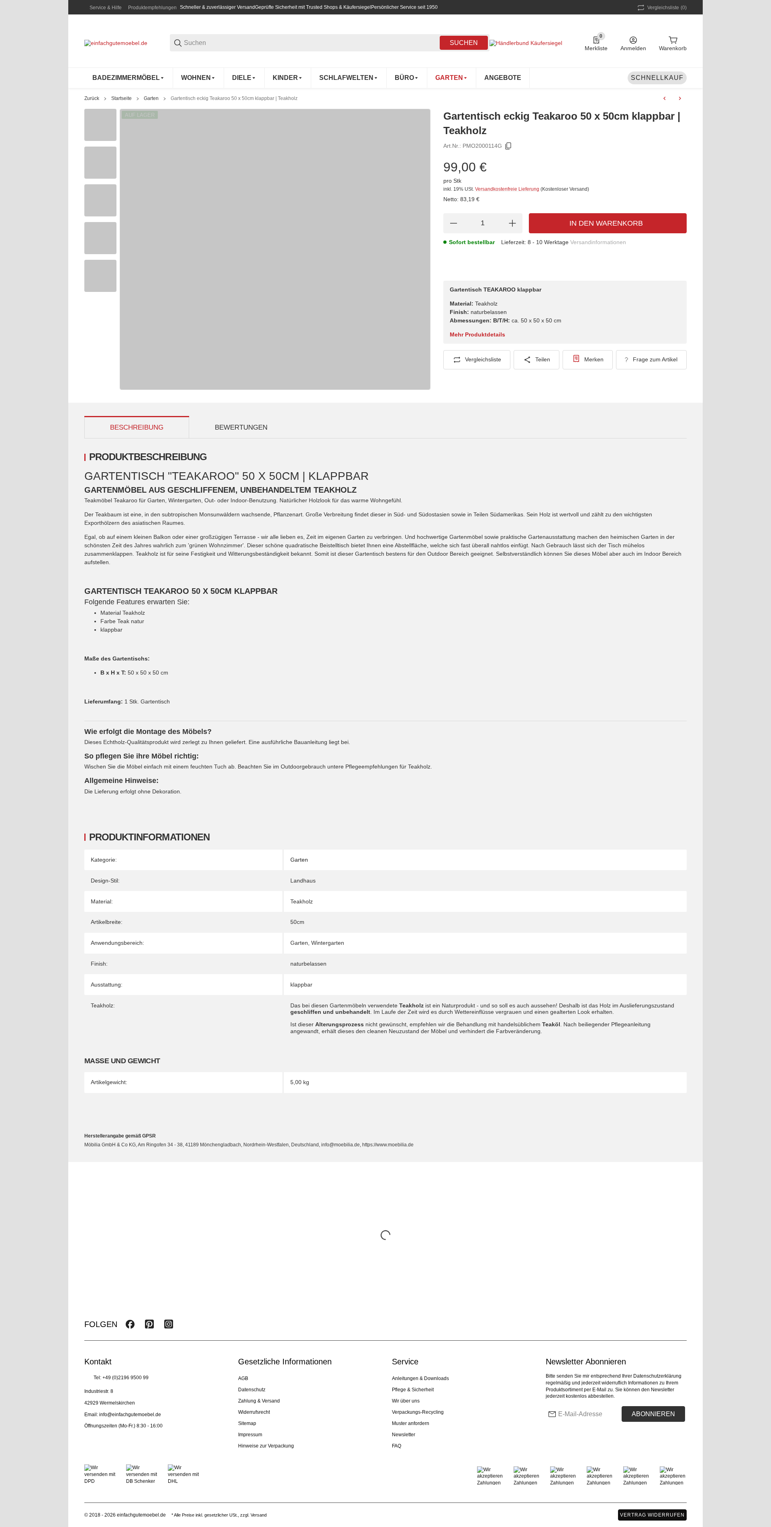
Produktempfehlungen (152, 7)
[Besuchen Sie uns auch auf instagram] (168, 1324)
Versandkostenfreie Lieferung (508, 189)
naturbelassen (308, 963)
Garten (151, 98)
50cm (297, 922)
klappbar (301, 984)
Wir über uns (406, 1401)
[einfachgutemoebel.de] (115, 42)
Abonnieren (653, 1414)
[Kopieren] (508, 146)
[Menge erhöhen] (512, 223)
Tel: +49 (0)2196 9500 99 (121, 1377)
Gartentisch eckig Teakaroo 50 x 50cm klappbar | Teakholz (234, 98)
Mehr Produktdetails (477, 334)
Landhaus (303, 880)
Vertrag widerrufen (652, 1515)
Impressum (250, 1434)
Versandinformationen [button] (598, 242)
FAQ (396, 1446)
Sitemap (247, 1423)
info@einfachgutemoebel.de (130, 1414)
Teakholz (301, 901)
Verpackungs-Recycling (418, 1412)
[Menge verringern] (453, 223)
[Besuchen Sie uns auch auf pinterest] (149, 1324)
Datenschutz (251, 1389)
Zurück (91, 98)
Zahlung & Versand (259, 1401)
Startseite (121, 98)
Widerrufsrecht (254, 1412)
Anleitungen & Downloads (420, 1378)
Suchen (464, 42)
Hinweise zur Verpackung (266, 1446)
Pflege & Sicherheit (413, 1389)
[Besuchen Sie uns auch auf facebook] (130, 1324)
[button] (680, 1324)
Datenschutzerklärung (657, 1376)
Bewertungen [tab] (241, 427)
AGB (243, 1378)
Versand (259, 1515)
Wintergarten (327, 943)
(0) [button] (667, 7)
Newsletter (403, 1434)
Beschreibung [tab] (136, 427)
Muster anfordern (410, 1423)
